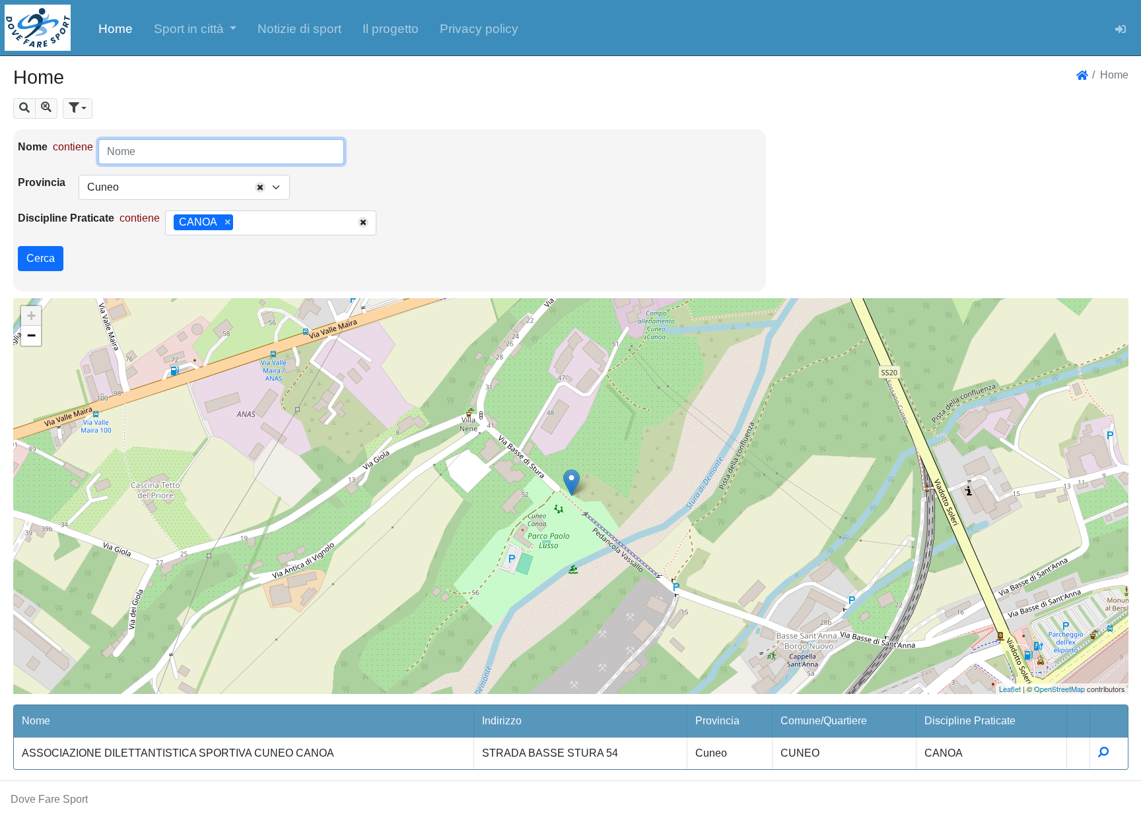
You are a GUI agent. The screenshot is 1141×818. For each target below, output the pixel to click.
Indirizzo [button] (502, 720)
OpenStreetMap (1059, 688)
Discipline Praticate (66, 218)
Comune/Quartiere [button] (823, 720)
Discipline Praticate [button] (970, 720)
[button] (195, 28)
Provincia (41, 182)
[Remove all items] (260, 187)
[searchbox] (241, 223)
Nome (33, 146)
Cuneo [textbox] (103, 187)
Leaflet (1010, 688)
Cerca (40, 258)
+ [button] (31, 315)
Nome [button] (36, 720)
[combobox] (184, 187)
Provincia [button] (717, 720)
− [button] (31, 335)
